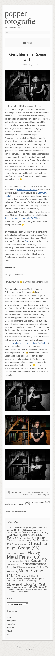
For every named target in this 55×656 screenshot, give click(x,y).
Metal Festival (39, 567)
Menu (29, 42)
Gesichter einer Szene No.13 (17, 504)
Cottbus (42, 532)
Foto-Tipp (28, 537)
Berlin (20, 530)
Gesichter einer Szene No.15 (37, 502)
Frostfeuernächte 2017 (21, 540)
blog (30, 64)
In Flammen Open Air (20, 561)
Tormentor (41, 587)
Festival (14, 537)
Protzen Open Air (39, 578)
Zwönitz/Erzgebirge (19, 591)
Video (9, 634)
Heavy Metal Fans (40, 492)
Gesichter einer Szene (21, 492)
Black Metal (34, 530)
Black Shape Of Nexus (27, 189)
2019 (10, 527)
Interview (11, 624)
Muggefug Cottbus (28, 575)
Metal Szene (28, 494)
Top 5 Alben (29, 587)
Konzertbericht (14, 564)
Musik (9, 630)
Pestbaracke (15, 578)
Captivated (12, 532)
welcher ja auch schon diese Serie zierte (30, 343)
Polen (27, 579)
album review (22, 527)
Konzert (39, 560)
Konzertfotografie (26, 565)
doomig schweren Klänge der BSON (21, 218)
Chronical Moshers (27, 532)
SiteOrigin (31, 650)
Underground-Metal (17, 589)
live (16, 567)
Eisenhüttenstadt (32, 534)
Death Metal (14, 534)
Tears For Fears (15, 587)
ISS (26, 241)
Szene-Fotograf (42, 494)
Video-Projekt (33, 589)
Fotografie (36, 64)
